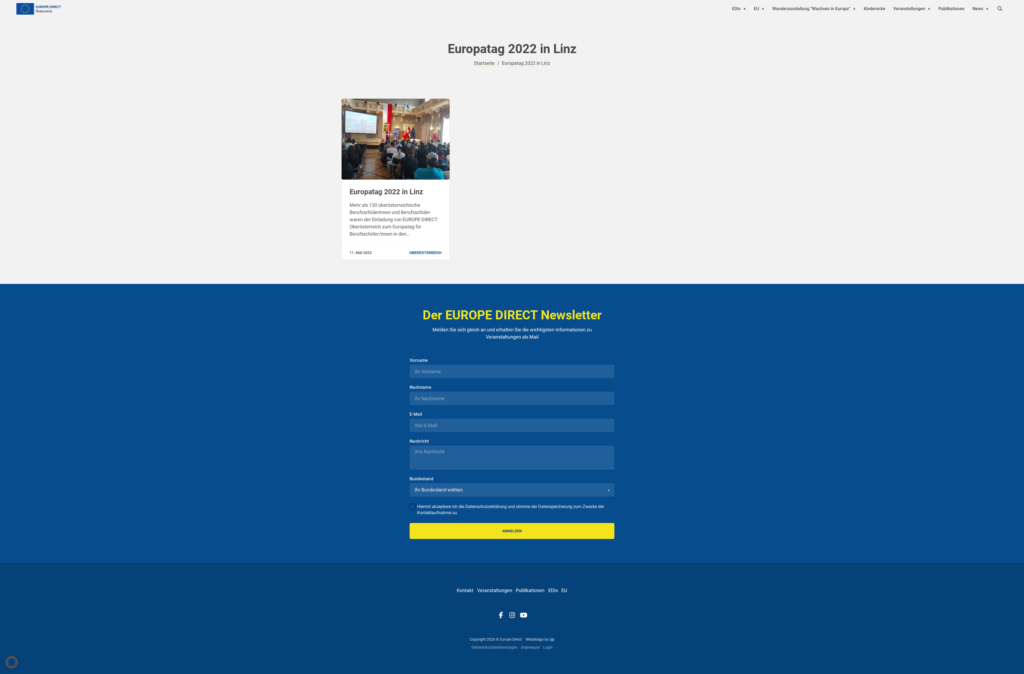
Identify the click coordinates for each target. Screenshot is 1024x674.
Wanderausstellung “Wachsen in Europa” (811, 8)
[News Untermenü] (987, 9)
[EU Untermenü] (763, 9)
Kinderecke (874, 8)
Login (548, 647)
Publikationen (951, 8)
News (978, 8)
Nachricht (419, 441)
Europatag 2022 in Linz (386, 192)
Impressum (530, 647)
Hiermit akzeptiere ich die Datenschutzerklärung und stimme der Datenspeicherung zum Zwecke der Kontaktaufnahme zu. (510, 509)
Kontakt (465, 590)
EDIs (736, 8)
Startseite (484, 63)
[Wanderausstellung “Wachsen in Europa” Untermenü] (854, 9)
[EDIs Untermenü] (744, 9)
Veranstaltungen (909, 8)
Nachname (420, 387)
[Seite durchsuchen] (1000, 8)
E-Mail (416, 414)
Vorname (419, 360)
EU (756, 8)
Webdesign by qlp (540, 639)
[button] (11, 662)
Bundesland (421, 479)
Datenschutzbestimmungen (494, 647)
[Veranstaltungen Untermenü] (929, 9)
